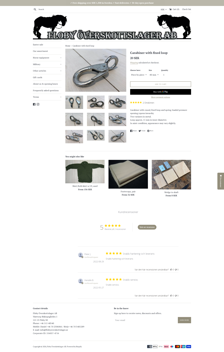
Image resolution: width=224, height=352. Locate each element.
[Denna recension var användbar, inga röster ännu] (171, 269)
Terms (47, 96)
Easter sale (38, 44)
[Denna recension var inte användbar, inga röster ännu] (176, 269)
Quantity (164, 70)
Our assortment (40, 51)
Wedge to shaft (171, 192)
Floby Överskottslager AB (56, 347)
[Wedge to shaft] (171, 174)
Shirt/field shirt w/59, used (84, 186)
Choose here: (135, 70)
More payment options (160, 97)
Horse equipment (47, 57)
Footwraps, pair (128, 191)
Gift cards (37, 77)
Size (150, 70)
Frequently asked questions (46, 90)
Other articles (47, 70)
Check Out (186, 9)
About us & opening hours (45, 83)
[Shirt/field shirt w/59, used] (85, 171)
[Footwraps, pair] (128, 174)
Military (47, 64)
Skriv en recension (147, 227)
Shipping (134, 62)
